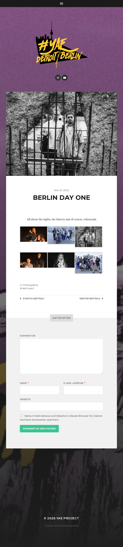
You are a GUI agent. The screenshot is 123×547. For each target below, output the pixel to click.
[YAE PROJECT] (62, 44)
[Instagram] (58, 78)
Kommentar (27, 335)
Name (24, 383)
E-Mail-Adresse (74, 383)
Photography (30, 285)
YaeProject (28, 288)
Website (25, 399)
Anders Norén (69, 525)
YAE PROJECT (67, 518)
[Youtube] (65, 78)
